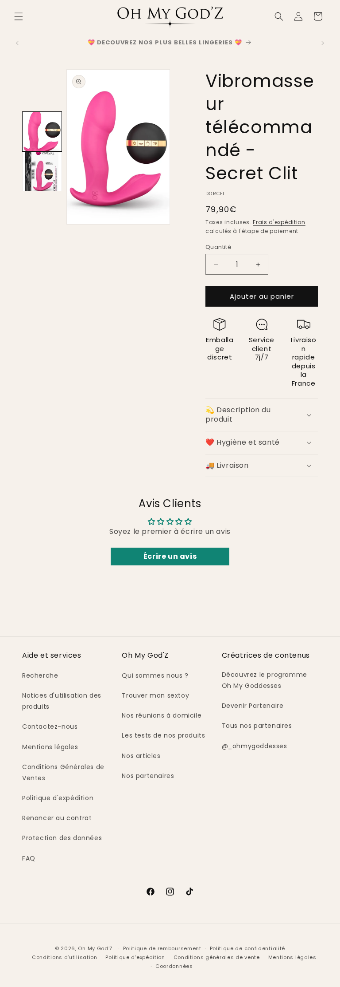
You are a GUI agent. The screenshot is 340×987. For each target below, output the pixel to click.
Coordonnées (174, 966)
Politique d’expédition (135, 957)
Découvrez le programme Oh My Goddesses (264, 680)
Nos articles (141, 755)
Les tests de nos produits (163, 735)
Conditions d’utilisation (64, 957)
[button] (18, 16)
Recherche (40, 675)
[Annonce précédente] (17, 43)
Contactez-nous (49, 726)
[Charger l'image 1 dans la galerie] (42, 131)
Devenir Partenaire (253, 705)
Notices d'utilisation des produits (61, 701)
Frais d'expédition (279, 222)
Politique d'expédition (57, 798)
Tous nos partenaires (257, 725)
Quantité (218, 247)
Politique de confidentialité (248, 948)
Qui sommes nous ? (155, 675)
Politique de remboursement (162, 948)
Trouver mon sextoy (155, 695)
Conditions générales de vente (217, 957)
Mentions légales (50, 746)
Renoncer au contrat (57, 817)
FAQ (28, 858)
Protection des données (62, 837)
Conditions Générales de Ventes (63, 772)
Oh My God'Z (95, 948)
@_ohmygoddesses (254, 746)
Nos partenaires (148, 775)
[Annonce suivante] (322, 43)
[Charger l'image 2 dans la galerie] (42, 171)
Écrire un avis (170, 556)
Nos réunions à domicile (161, 715)
